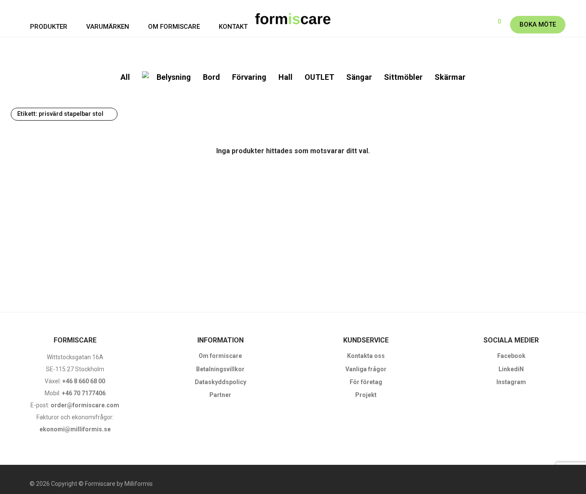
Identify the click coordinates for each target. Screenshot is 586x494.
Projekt (366, 394)
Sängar (359, 77)
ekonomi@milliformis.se (75, 429)
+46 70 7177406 (84, 393)
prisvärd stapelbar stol (60, 113)
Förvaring (249, 77)
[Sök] (469, 24)
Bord (211, 77)
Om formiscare (220, 355)
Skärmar (450, 77)
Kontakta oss (366, 355)
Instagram (511, 382)
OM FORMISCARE (174, 26)
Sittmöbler (403, 77)
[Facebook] (543, 483)
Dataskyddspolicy (220, 382)
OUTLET (319, 77)
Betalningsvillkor (220, 369)
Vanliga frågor (366, 369)
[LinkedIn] (570, 483)
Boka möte (538, 24)
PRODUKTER (48, 26)
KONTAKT (233, 26)
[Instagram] (556, 483)
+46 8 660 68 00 (83, 381)
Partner (220, 394)
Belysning (174, 77)
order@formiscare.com (84, 405)
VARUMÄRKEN (107, 26)
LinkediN (511, 369)
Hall (285, 77)
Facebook (511, 355)
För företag (366, 382)
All (125, 77)
